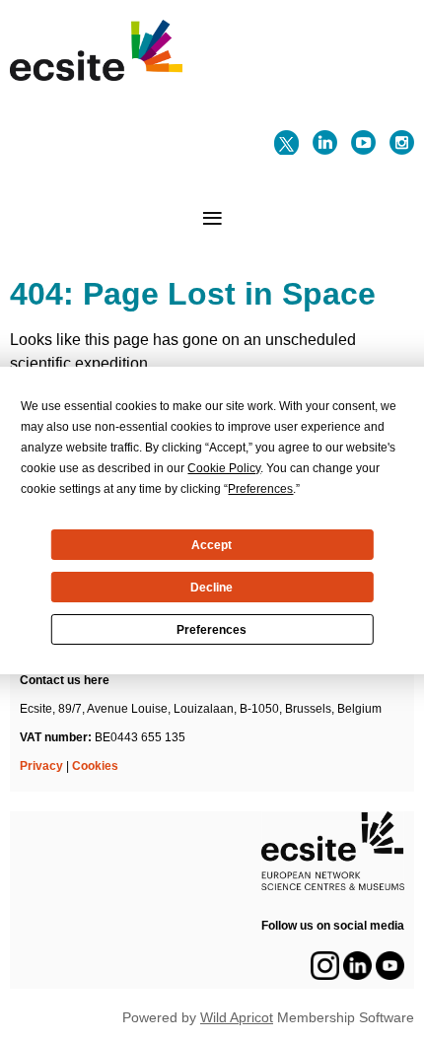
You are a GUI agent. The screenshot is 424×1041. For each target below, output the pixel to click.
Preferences (212, 630)
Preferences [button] (260, 489)
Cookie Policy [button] (223, 468)
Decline (211, 587)
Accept (211, 545)
